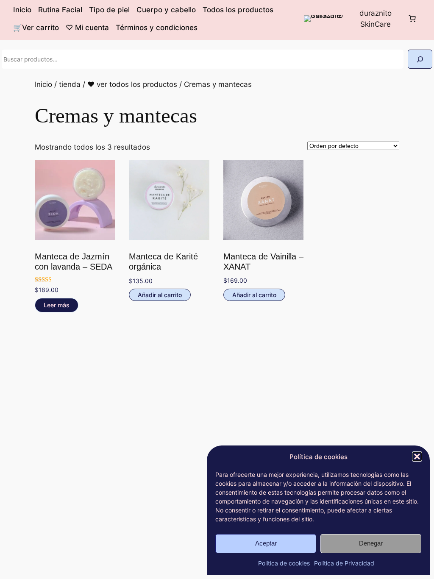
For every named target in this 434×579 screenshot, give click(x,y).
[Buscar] (420, 59)
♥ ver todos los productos (132, 84)
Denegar (371, 543)
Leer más (57, 305)
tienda (70, 84)
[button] (417, 456)
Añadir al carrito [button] (160, 294)
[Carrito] (412, 19)
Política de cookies (284, 563)
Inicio (43, 84)
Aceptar (266, 543)
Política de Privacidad (344, 563)
